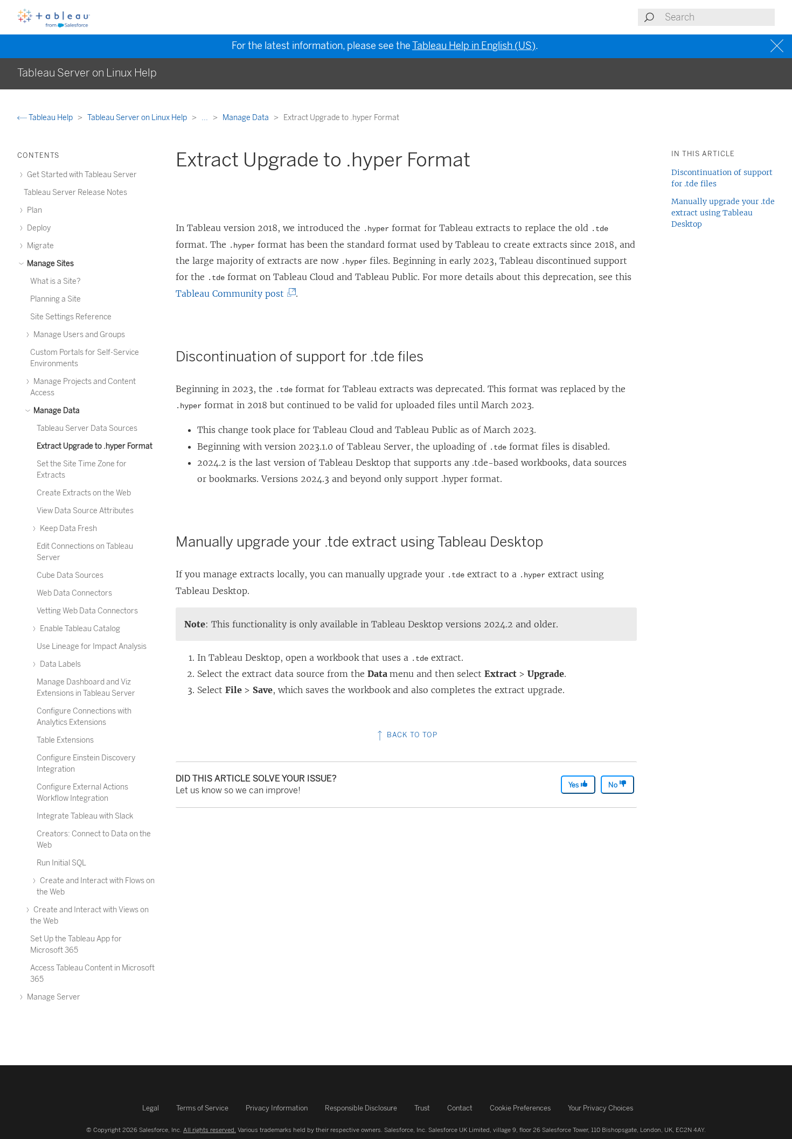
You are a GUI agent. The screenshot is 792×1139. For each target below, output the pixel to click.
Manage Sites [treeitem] (49, 263)
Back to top (411, 735)
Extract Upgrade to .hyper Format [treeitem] (94, 446)
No (613, 785)
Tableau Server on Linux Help (138, 117)
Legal (150, 1108)
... (206, 117)
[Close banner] (778, 46)
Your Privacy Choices (600, 1108)
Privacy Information (277, 1108)
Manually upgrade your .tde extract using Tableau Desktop (723, 213)
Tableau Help (50, 117)
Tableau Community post (233, 293)
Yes (574, 785)
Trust (422, 1108)
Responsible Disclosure (361, 1108)
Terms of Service (202, 1108)
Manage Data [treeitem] (56, 410)
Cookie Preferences (520, 1108)
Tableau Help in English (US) (474, 46)
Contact (460, 1108)
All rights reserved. (209, 1130)
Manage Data (246, 117)
